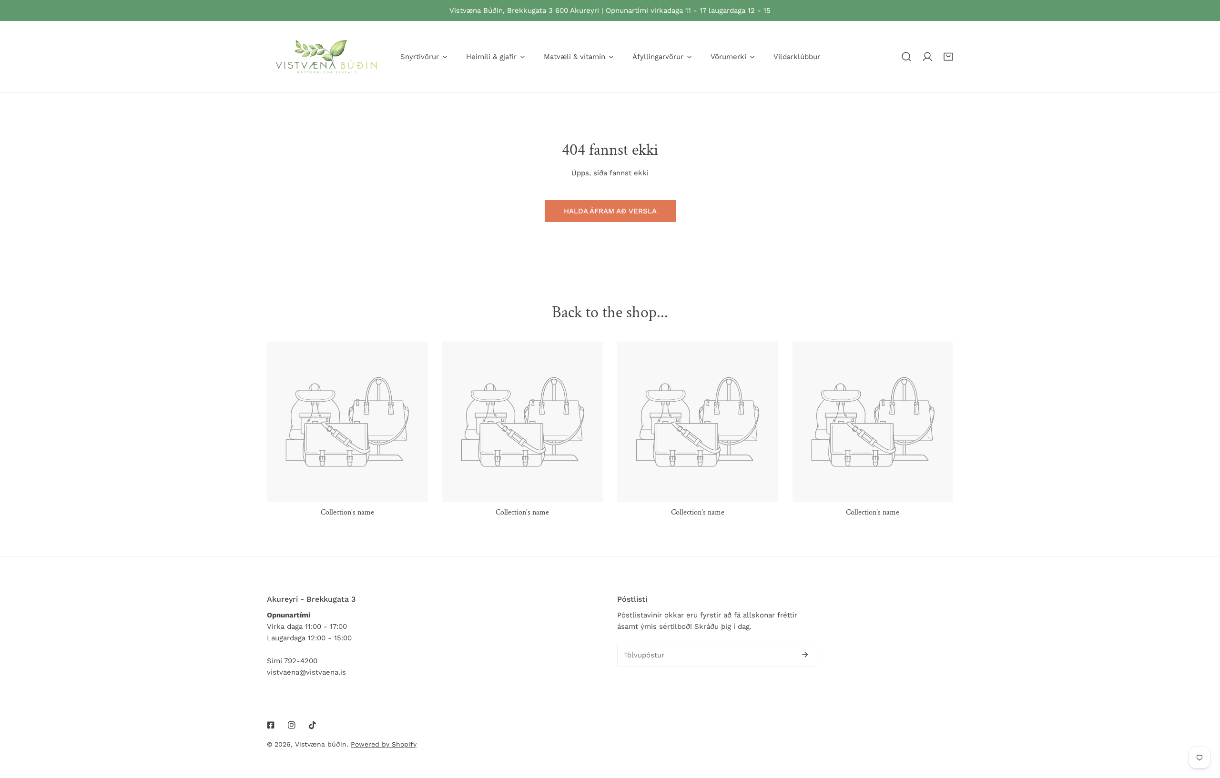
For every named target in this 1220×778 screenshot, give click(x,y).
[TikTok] (312, 725)
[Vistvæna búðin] (326, 57)
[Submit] (804, 655)
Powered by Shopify (384, 744)
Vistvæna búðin (320, 744)
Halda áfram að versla (610, 211)
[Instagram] (291, 725)
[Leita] (906, 56)
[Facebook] (270, 725)
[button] (948, 56)
